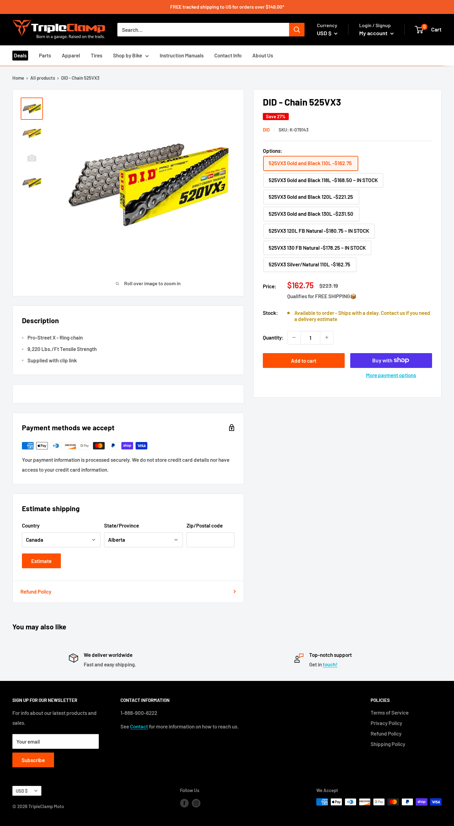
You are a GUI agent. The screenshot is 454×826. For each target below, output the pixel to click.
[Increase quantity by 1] (326, 337)
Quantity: (273, 337)
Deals (20, 55)
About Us (262, 55)
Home (18, 78)
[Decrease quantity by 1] (294, 337)
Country (31, 525)
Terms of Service (390, 712)
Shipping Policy (388, 744)
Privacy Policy (386, 723)
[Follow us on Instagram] (196, 802)
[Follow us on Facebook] (184, 802)
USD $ (21, 791)
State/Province (121, 525)
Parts (45, 55)
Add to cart (303, 360)
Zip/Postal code (205, 525)
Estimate (41, 561)
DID (266, 129)
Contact (139, 726)
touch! (330, 664)
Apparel (71, 55)
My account (374, 33)
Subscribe (33, 760)
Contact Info (228, 55)
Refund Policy (35, 591)
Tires (96, 55)
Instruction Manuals (182, 55)
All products (42, 78)
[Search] (297, 29)
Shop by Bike (127, 55)
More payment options (391, 375)
